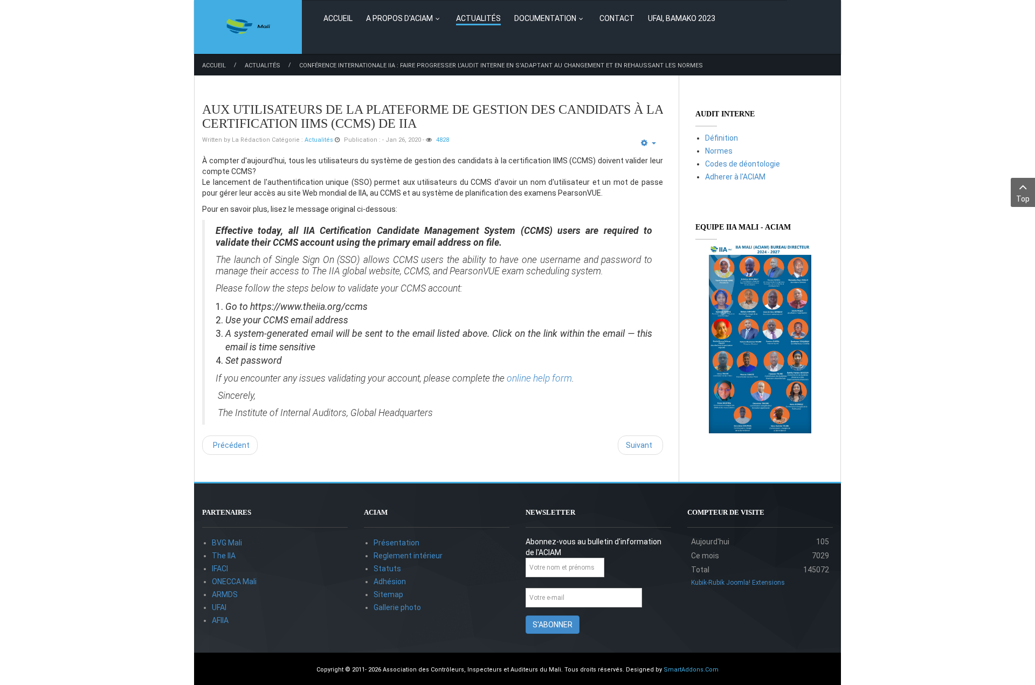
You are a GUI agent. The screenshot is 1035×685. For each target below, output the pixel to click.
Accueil (214, 65)
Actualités (262, 65)
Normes (719, 151)
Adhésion (390, 581)
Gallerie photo (397, 607)
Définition (721, 138)
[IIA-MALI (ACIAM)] (248, 27)
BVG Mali (227, 542)
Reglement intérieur (408, 555)
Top (1023, 199)
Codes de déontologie (742, 164)
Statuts (387, 568)
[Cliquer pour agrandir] (760, 339)
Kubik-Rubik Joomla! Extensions (738, 582)
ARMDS (225, 594)
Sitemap (388, 594)
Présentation (396, 542)
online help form (539, 378)
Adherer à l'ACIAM (735, 176)
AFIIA (220, 620)
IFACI (220, 568)
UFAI (219, 607)
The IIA (224, 555)
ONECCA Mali (234, 581)
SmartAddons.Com (691, 669)
